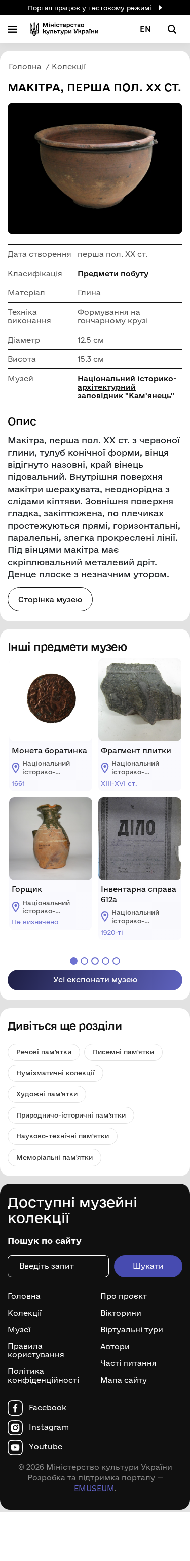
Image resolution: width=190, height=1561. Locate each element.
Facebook (47, 1408)
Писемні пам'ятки (123, 1051)
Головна (24, 1296)
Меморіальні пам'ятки (54, 1157)
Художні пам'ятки (47, 1093)
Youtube (45, 1447)
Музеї (19, 1330)
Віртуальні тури (131, 1330)
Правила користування (36, 1350)
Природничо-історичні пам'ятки (71, 1115)
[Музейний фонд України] (64, 29)
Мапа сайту (123, 1380)
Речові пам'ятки (43, 1051)
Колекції (25, 1313)
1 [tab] (74, 961)
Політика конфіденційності (43, 1375)
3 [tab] (95, 961)
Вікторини (120, 1313)
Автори (115, 1347)
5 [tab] (116, 961)
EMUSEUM (94, 1488)
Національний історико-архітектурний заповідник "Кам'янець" (127, 387)
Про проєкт (123, 1296)
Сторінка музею (50, 599)
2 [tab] (84, 961)
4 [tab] (105, 961)
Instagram (49, 1427)
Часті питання (128, 1363)
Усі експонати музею (95, 979)
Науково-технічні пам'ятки (62, 1135)
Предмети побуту (113, 273)
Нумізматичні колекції (55, 1072)
